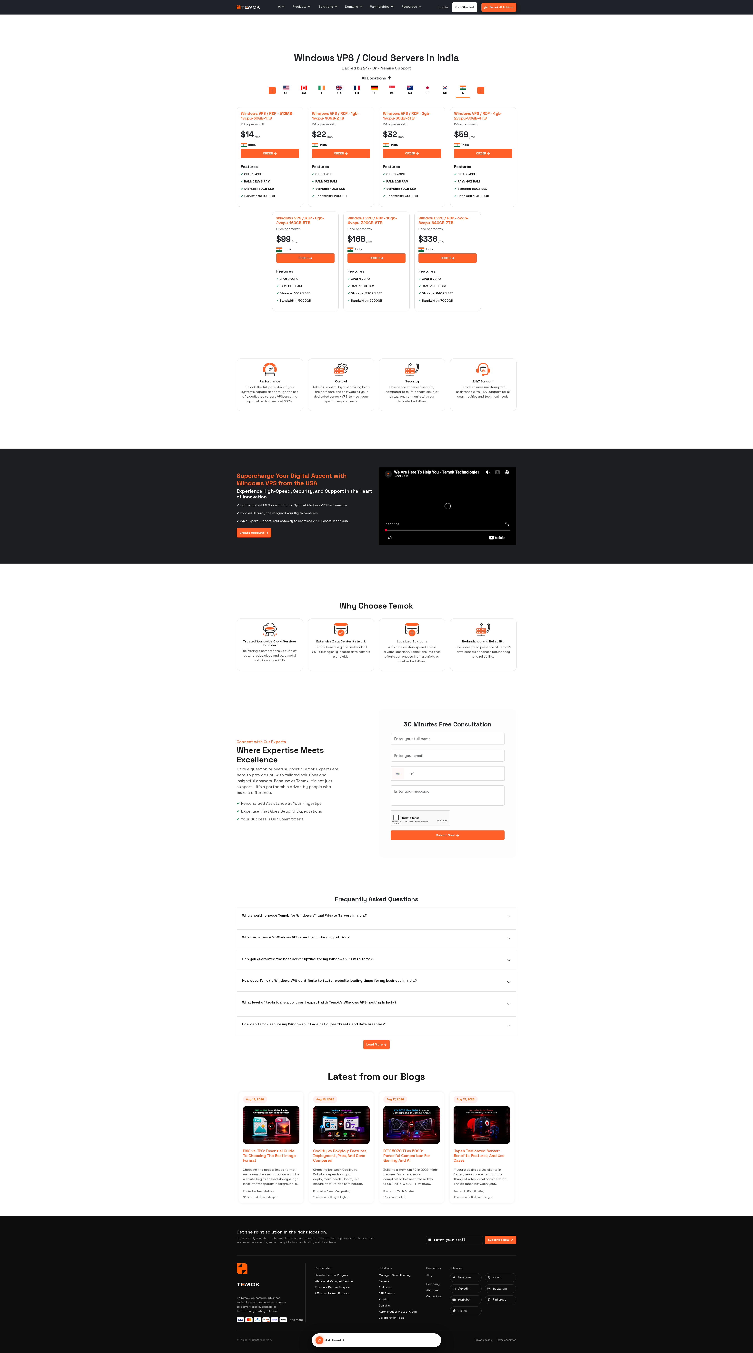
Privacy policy (483, 1340)
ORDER (268, 153)
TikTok (462, 1311)
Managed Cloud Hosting (395, 1275)
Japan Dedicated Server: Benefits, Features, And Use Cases (409, 1155)
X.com (497, 1277)
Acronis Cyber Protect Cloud (398, 1311)
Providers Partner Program (332, 1287)
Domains (384, 1305)
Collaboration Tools (392, 1317)
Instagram (500, 1288)
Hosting (384, 1299)
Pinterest (499, 1299)
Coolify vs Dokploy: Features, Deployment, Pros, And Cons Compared (270, 1155)
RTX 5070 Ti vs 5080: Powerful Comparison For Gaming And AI (337, 1155)
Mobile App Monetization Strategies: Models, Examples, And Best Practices (482, 1155)
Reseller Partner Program (331, 1275)
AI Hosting (385, 1287)
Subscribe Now (498, 1240)
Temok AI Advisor (501, 7)
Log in (443, 7)
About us (432, 1290)
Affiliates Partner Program (332, 1293)
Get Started (464, 7)
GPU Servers (387, 1293)
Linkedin (463, 1288)
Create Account (252, 533)
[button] (398, 774)
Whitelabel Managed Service (334, 1281)
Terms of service (506, 1340)
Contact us (433, 1296)
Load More (375, 1044)
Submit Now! (446, 835)
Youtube (464, 1299)
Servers (384, 1281)
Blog (429, 1275)
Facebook (464, 1277)
